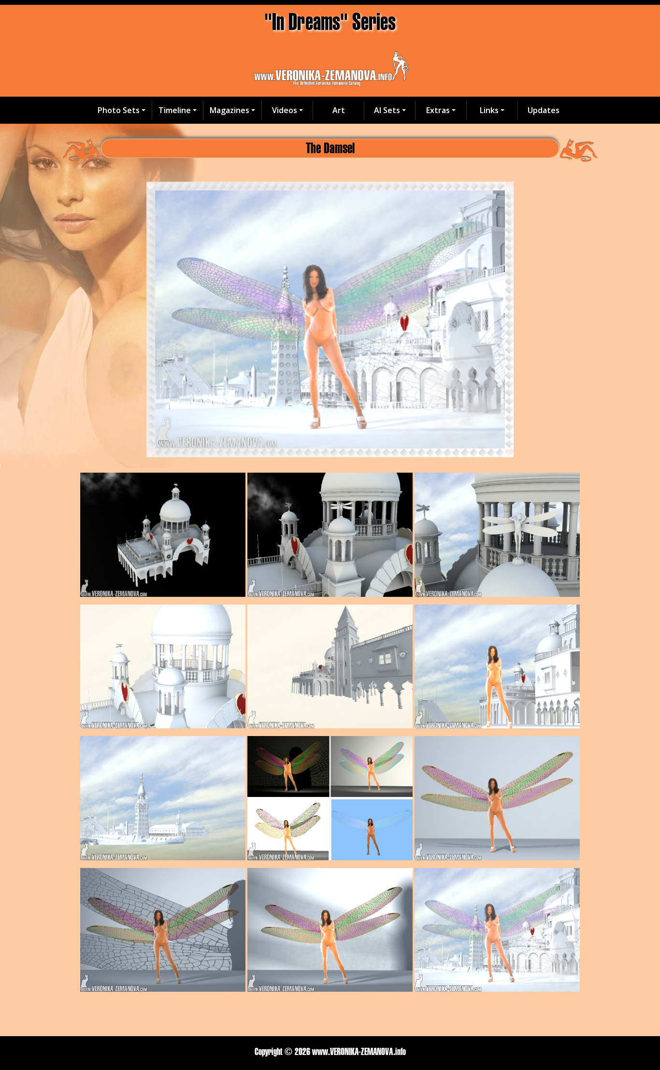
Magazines (229, 110)
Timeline (174, 110)
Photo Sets (119, 110)
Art (338, 110)
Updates (544, 110)
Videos (284, 110)
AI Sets (387, 110)
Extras (438, 110)
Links (489, 110)
